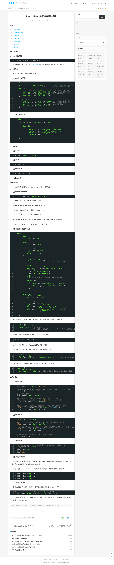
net (80, 58)
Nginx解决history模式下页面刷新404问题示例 (60, 526)
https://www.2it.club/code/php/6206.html (49, 505)
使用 (90, 69)
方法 (99, 71)
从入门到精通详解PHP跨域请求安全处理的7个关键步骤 (27, 535)
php (80, 61)
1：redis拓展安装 (17, 32)
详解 (33, 517)
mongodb (91, 55)
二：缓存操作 (16, 41)
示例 (80, 77)
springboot (90, 64)
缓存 (29, 517)
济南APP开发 (47, 559)
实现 (99, 69)
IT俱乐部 (13, 3)
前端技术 (76, 3)
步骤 (99, 74)
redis (21, 517)
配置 (99, 77)
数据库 (93, 3)
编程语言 (85, 3)
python (90, 61)
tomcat (81, 66)
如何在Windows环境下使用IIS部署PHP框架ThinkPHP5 (27, 541)
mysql (99, 55)
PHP (15, 8)
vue (90, 66)
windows (100, 66)
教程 (80, 71)
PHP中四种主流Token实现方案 (20, 538)
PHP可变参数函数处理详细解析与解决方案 (23, 547)
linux (80, 55)
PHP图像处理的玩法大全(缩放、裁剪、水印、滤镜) (26, 544)
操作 (25, 517)
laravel (16, 517)
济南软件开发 (65, 559)
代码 (80, 69)
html (90, 53)
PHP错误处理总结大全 (18, 550)
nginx (90, 58)
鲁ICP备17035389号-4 (65, 562)
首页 (70, 3)
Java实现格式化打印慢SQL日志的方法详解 (21, 526)
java (99, 53)
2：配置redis (16, 35)
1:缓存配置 (15, 44)
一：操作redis (16, 29)
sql (99, 63)
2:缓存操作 (15, 47)
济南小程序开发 (56, 559)
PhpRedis (35, 64)
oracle (99, 58)
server (81, 63)
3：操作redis (16, 38)
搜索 (79, 14)
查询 (90, 74)
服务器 (100, 3)
